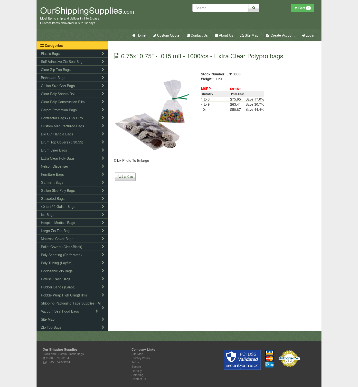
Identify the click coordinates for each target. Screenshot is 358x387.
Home (140, 35)
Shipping (137, 375)
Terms (136, 362)
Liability (137, 370)
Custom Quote (167, 35)
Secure (136, 366)
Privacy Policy (141, 358)
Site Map (251, 35)
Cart (303, 7)
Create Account (282, 35)
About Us (225, 35)
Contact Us (199, 35)
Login (309, 35)
